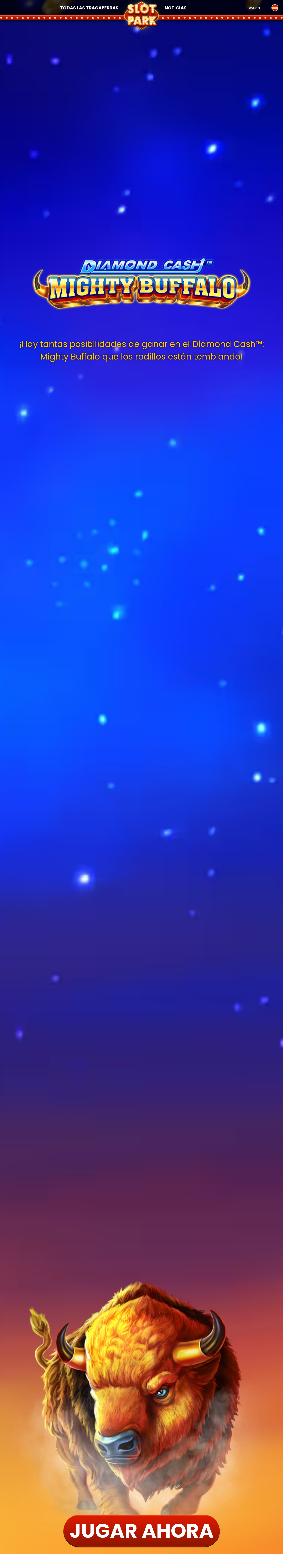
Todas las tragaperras (89, 8)
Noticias (176, 8)
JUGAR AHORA (141, 1531)
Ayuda (254, 7)
